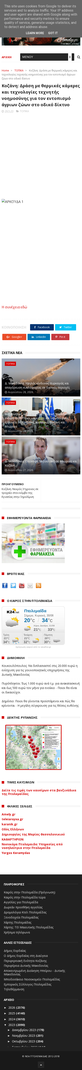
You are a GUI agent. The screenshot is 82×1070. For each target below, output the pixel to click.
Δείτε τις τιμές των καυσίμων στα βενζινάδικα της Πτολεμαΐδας (39, 792)
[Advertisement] (41, 155)
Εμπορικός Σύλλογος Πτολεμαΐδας (27, 984)
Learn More (35, 33)
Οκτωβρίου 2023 (24, 1041)
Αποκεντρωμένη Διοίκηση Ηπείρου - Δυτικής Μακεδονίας (34, 972)
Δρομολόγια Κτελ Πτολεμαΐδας (25, 912)
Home (5, 70)
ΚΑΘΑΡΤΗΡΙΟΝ (13, 839)
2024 (12, 1019)
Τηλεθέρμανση (14, 989)
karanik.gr (9, 824)
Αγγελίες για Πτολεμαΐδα (21, 902)
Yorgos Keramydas (16, 853)
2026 (12, 1008)
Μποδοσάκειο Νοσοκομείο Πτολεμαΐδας (32, 979)
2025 (12, 1013)
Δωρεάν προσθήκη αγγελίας (23, 907)
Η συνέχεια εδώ (14, 307)
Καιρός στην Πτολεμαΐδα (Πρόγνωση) (29, 892)
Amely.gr (8, 814)
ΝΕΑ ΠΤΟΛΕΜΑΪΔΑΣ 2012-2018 (42, 1056)
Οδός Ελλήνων (13, 829)
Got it (53, 33)
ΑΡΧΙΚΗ (7, 57)
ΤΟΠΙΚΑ (19, 70)
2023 (12, 1025)
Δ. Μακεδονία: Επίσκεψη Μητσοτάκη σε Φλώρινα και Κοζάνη (41, 463)
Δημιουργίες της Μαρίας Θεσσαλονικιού (33, 834)
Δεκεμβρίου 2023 (24, 1030)
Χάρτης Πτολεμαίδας (17, 922)
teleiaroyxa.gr (12, 819)
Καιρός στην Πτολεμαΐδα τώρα (24, 897)
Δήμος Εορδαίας (15, 951)
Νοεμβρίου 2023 (24, 1036)
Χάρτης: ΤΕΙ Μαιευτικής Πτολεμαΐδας (28, 927)
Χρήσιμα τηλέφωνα (17, 932)
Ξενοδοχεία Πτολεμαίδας (21, 917)
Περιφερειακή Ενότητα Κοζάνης (25, 961)
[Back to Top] (41, 1065)
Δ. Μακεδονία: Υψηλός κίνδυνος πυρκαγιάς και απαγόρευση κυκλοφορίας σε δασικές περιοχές (37, 385)
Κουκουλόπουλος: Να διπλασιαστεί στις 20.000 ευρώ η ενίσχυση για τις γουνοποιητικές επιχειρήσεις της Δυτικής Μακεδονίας (40, 670)
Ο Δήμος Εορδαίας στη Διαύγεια (26, 956)
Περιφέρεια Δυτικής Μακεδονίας (26, 966)
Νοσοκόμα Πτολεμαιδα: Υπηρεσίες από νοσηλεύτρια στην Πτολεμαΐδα (32, 846)
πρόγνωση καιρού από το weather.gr (33, 647)
